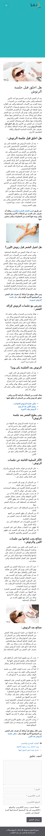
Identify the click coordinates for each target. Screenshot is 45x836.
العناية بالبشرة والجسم (30, 743)
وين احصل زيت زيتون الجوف (27, 746)
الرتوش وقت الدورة (28, 409)
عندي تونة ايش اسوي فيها (29, 750)
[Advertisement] (22, 34)
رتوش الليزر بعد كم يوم (27, 406)
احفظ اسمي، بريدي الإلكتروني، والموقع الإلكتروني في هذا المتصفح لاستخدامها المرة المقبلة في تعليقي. (22, 810)
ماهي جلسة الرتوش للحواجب (24, 403)
